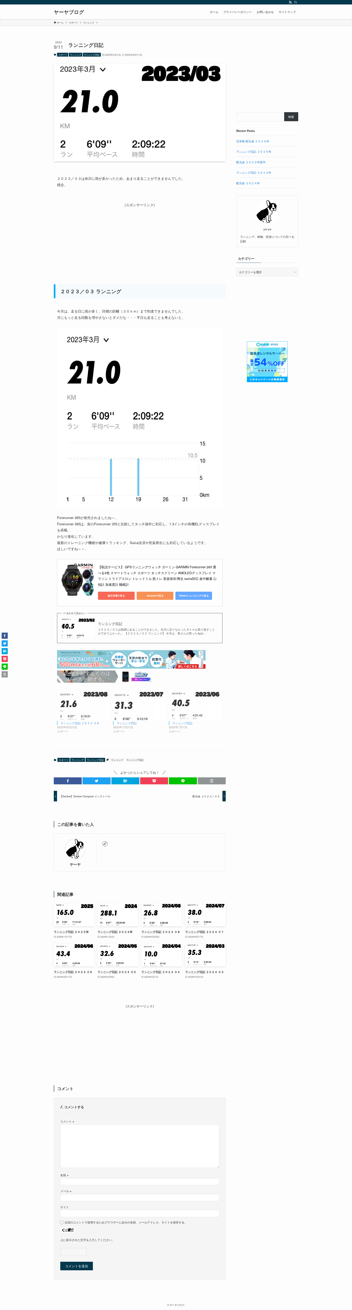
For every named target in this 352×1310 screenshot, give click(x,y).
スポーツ (62, 54)
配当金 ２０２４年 (248, 183)
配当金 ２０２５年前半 (251, 162)
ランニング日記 (92, 54)
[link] (105, 843)
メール (65, 1191)
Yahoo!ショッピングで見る (194, 595)
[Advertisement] (139, 236)
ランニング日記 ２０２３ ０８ (80, 723)
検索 (291, 117)
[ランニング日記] (139, 706)
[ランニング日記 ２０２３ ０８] (83, 706)
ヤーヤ (75, 864)
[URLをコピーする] (212, 780)
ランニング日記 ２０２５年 (253, 151)
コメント (67, 1121)
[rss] (290, 2)
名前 (64, 1175)
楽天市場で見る (116, 595)
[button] (68, 780)
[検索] (295, 2)
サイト (64, 1207)
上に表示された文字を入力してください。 (87, 1240)
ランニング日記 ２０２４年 (253, 172)
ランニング (75, 54)
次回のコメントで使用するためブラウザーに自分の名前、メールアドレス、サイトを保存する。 (126, 1222)
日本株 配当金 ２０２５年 (252, 141)
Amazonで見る (155, 595)
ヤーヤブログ (69, 11)
